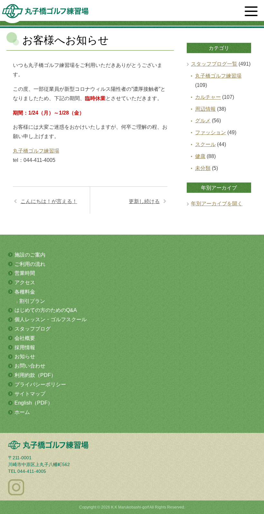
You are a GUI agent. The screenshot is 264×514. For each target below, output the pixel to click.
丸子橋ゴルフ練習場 (36, 151)
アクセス (24, 282)
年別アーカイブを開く (216, 203)
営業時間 (24, 273)
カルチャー (208, 97)
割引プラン (32, 301)
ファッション (210, 132)
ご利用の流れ (29, 264)
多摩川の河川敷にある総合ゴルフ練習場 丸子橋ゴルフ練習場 (45, 13)
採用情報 (24, 347)
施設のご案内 (29, 254)
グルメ (203, 120)
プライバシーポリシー (40, 384)
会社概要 (24, 338)
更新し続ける (144, 201)
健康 (200, 156)
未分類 (203, 168)
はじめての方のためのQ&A (45, 310)
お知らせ (24, 356)
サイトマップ (29, 394)
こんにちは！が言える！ (49, 201)
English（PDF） (33, 403)
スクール (205, 144)
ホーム (22, 412)
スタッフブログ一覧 (214, 64)
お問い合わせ (29, 366)
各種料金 (24, 291)
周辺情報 (205, 109)
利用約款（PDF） (35, 375)
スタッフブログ (32, 329)
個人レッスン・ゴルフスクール (50, 319)
